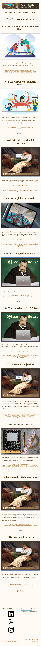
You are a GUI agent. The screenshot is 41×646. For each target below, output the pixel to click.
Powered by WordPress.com (12, 641)
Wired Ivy (11, 69)
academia (7, 70)
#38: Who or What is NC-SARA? (20, 308)
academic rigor (10, 296)
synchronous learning (8, 73)
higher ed (18, 71)
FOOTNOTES (25, 12)
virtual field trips (21, 190)
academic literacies (12, 585)
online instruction (15, 72)
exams (31, 466)
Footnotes (24, 185)
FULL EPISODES (17, 12)
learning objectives (24, 415)
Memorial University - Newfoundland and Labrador (12, 589)
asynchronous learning (25, 70)
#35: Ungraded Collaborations (20, 477)
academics (11, 70)
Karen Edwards (10, 189)
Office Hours (24, 295)
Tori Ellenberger (31, 189)
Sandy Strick (26, 189)
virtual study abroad (31, 73)
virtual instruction (25, 73)
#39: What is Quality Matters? (20, 253)
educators (11, 297)
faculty (19, 297)
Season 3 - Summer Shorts (28, 127)
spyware (30, 467)
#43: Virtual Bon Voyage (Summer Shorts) (20, 28)
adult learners (13, 128)
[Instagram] (11, 633)
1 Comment (21, 470)
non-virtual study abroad (8, 72)
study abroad (25, 72)
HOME (6, 12)
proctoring (26, 467)
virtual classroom (19, 73)
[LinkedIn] (11, 617)
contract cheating (5, 466)
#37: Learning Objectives (20, 364)
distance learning (13, 71)
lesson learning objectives (31, 415)
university (14, 73)
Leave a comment (21, 75)
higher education (23, 71)
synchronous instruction (32, 72)
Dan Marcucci (35, 186)
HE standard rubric (24, 297)
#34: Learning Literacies (20, 537)
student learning (33, 243)
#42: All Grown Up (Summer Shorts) (20, 83)
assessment (13, 465)
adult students (18, 128)
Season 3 (24, 69)
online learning (20, 72)
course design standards (21, 296)
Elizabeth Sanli (32, 586)
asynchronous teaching (23, 186)
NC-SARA (25, 355)
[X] (11, 625)
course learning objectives (6, 414)
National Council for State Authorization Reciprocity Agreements (13, 355)
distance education (7, 71)
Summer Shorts (28, 69)
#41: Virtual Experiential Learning (20, 141)
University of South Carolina (7, 190)
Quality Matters (15, 416)
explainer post (15, 297)
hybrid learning (28, 71)
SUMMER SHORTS (20, 14)
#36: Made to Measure (20, 424)
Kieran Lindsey (33, 71)
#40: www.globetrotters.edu (20, 198)
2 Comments (21, 246)
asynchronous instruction (17, 70)
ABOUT (10, 12)
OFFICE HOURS (33, 12)
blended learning (32, 70)
